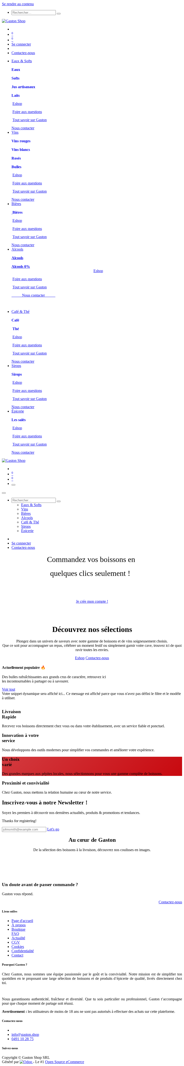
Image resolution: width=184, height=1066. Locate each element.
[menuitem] (22, 61)
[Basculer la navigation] (13, 485)
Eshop (17, 104)
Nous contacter (23, 128)
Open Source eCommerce (64, 1062)
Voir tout (8, 689)
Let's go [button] (53, 829)
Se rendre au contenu (18, 4)
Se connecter (21, 44)
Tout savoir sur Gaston (29, 120)
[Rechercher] (59, 13)
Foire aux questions (27, 112)
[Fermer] (4, 493)
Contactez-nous (23, 53)
